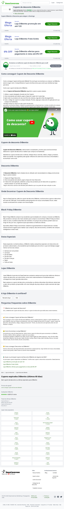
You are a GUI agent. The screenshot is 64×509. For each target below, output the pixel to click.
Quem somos (36, 476)
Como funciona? (37, 479)
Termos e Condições (46, 68)
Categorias (59, 2)
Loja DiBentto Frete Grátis (10, 364)
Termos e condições (46, 496)
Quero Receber (55, 66)
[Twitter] (61, 497)
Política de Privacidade (37, 68)
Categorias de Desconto (36, 483)
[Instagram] (55, 497)
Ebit (17, 298)
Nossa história (36, 472)
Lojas (52, 2)
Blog (46, 472)
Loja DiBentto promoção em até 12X (13, 362)
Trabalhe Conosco (37, 488)
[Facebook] (58, 497)
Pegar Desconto (52, 24)
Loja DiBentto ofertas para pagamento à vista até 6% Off (19, 367)
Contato (55, 472)
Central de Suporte (55, 476)
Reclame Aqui (7, 298)
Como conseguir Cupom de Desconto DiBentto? (11, 387)
